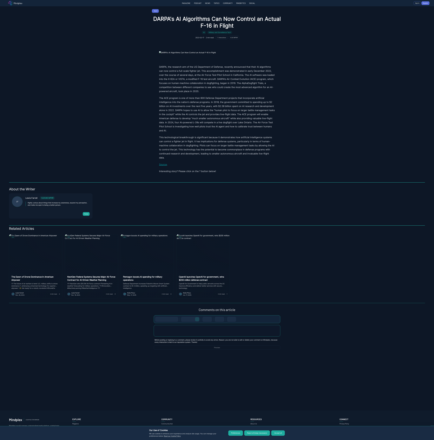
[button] (217, 331)
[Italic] (162, 319)
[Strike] (167, 319)
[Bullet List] (205, 319)
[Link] (176, 319)
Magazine (75, 424)
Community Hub (167, 424)
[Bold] (158, 319)
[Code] (171, 319)
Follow (86, 214)
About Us (253, 424)
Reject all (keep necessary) (257, 433)
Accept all (278, 433)
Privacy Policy (344, 424)
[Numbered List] (209, 319)
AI (204, 32)
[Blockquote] (222, 319)
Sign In (417, 3)
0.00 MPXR (234, 37)
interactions (221, 37)
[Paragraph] (197, 319)
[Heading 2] (188, 319)
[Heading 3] (193, 319)
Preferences (235, 433)
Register (425, 3)
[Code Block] (217, 319)
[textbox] (217, 333)
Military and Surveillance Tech (220, 32)
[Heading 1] (184, 319)
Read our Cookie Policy (172, 436)
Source (163, 164)
